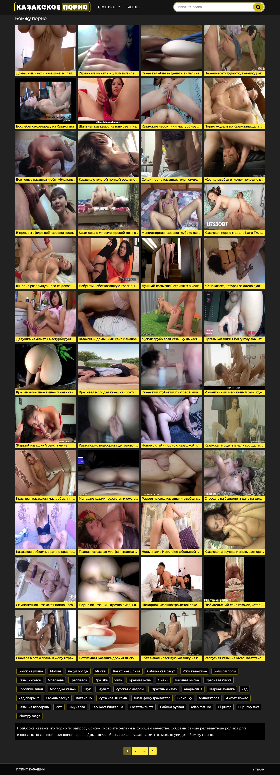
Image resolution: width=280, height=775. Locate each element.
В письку (184, 698)
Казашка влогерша (34, 707)
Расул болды (78, 671)
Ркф (59, 707)
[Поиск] (258, 7)
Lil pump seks (248, 707)
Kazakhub (84, 698)
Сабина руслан (172, 707)
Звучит (103, 689)
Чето (118, 680)
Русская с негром (130, 689)
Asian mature (201, 707)
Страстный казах (164, 689)
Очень (163, 680)
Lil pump (224, 707)
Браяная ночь (140, 680)
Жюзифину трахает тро (152, 698)
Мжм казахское (194, 671)
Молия (55, 671)
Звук (87, 689)
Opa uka (101, 680)
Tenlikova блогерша (107, 707)
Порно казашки (30, 769)
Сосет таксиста (141, 707)
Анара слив (193, 689)
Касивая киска (187, 680)
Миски (100, 671)
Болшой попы (225, 671)
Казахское (52, 7)
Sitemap (258, 769)
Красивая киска (218, 680)
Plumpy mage (30, 716)
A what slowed (237, 698)
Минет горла (209, 698)
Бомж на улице (31, 671)
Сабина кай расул (161, 671)
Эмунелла (77, 707)
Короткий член (31, 689)
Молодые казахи (63, 689)
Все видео (110, 7)
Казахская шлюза (126, 671)
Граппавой (79, 680)
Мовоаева (56, 680)
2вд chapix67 (29, 698)
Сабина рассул (57, 698)
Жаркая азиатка (222, 689)
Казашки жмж (30, 680)
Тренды (133, 7)
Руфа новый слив (113, 698)
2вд (245, 689)
